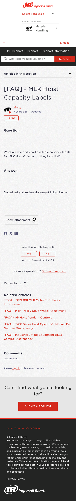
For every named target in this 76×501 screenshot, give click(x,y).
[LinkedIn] (16, 233)
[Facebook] (5, 233)
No (47, 253)
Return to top (13, 283)
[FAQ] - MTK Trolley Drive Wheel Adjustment (35, 310)
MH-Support (15, 51)
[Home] (38, 5)
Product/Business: (35, 26)
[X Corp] (10, 233)
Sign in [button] (64, 42)
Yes (29, 253)
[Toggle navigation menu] (4, 42)
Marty (17, 107)
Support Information (55, 51)
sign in (16, 368)
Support (32, 51)
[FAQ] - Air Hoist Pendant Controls (28, 317)
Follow (11, 118)
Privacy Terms (16, 479)
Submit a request (54, 271)
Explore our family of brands (24, 428)
